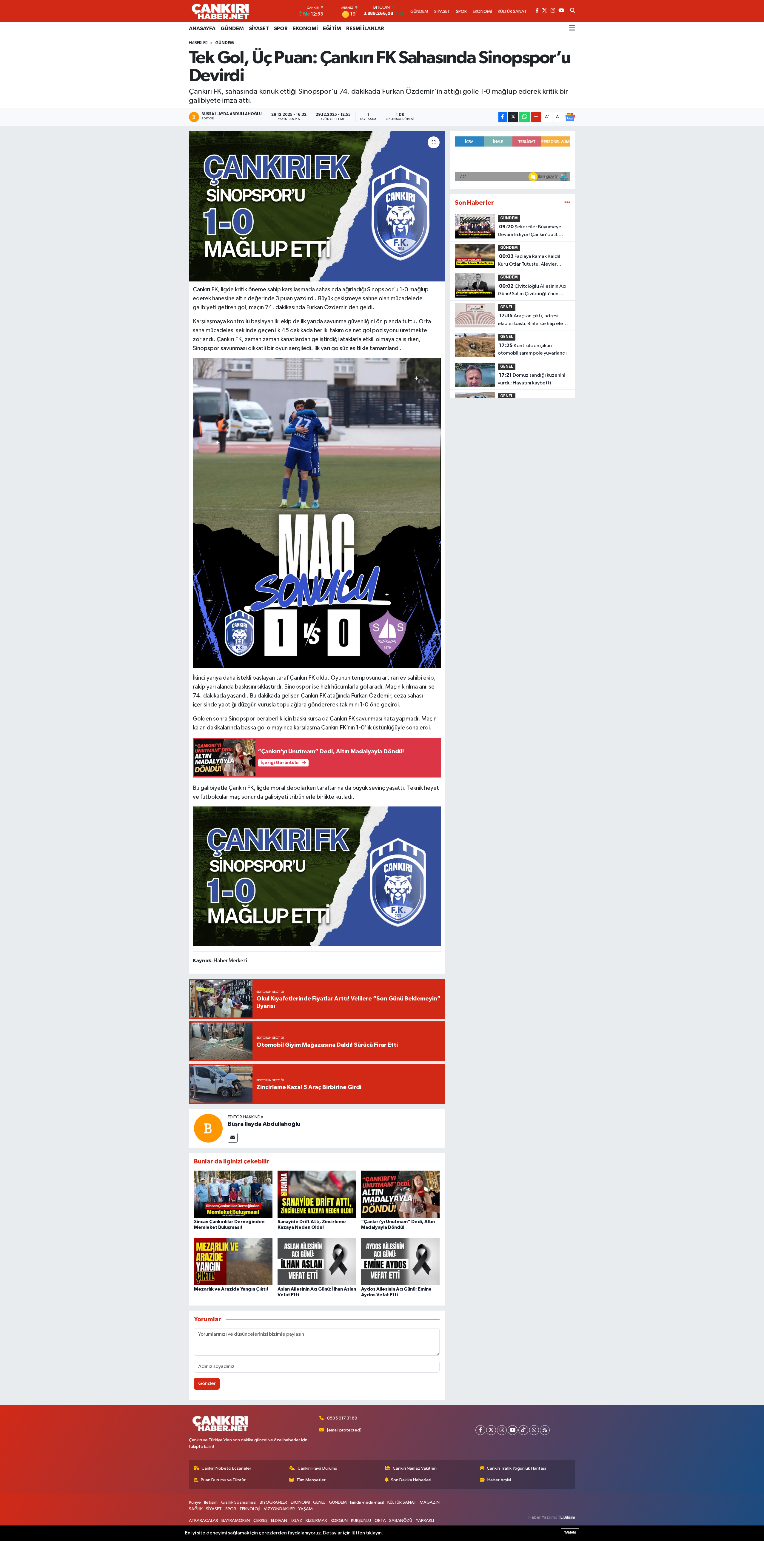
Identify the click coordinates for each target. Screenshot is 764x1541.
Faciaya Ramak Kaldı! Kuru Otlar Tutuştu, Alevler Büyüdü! (529, 261)
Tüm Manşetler (311, 1480)
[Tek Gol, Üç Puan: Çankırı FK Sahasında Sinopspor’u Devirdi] (317, 206)
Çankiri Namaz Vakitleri (415, 1468)
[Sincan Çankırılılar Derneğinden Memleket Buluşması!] (233, 1194)
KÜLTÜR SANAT (401, 1502)
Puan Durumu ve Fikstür (223, 1480)
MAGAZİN (430, 1502)
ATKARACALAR (203, 1520)
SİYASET (259, 28)
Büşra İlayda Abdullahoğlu (264, 1124)
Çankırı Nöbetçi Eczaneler (226, 1468)
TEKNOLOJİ (249, 1509)
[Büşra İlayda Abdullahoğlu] (208, 1128)
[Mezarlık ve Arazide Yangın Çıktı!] (233, 1261)
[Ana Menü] (572, 28)
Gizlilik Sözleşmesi (238, 1502)
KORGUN (339, 1520)
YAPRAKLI (425, 1520)
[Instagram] (502, 1430)
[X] (491, 1430)
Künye (195, 1502)
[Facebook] (480, 1430)
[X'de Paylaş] (513, 117)
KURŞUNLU (361, 1520)
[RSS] (545, 1430)
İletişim (211, 1502)
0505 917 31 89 (342, 1418)
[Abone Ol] (570, 117)
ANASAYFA (202, 28)
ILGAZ (296, 1520)
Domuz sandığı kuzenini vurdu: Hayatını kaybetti (531, 379)
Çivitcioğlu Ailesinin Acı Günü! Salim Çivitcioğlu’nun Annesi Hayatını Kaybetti (532, 291)
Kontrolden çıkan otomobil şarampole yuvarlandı (532, 349)
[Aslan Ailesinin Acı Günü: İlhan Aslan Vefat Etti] (317, 1261)
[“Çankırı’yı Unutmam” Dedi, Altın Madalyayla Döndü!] (400, 1194)
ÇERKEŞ (260, 1520)
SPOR (281, 28)
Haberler (198, 43)
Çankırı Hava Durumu (317, 1468)
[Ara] (572, 11)
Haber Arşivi (499, 1480)
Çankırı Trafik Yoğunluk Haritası (516, 1468)
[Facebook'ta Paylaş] (502, 117)
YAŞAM (305, 1509)
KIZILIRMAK (316, 1520)
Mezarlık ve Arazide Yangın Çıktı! (231, 1289)
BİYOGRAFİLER (273, 1502)
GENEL (506, 307)
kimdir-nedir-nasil (367, 1502)
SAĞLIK (196, 1509)
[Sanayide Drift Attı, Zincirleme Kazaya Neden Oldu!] (317, 1194)
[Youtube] (512, 1430)
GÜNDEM (232, 28)
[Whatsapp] (534, 1430)
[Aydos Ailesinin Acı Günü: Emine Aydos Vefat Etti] (400, 1261)
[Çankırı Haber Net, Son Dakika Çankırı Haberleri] (220, 11)
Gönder (207, 1383)
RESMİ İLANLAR (365, 28)
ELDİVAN (279, 1520)
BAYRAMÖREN (235, 1520)
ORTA (380, 1520)
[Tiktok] (523, 1430)
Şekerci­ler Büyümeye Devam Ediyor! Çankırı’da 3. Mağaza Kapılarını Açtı (529, 231)
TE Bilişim (566, 1517)
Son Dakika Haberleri (411, 1480)
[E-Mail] (233, 1138)
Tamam (570, 1532)
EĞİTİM (332, 28)
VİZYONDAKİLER (279, 1509)
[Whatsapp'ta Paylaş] (524, 117)
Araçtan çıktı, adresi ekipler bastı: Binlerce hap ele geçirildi (530, 320)
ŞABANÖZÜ (400, 1520)
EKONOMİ (305, 28)
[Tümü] (567, 202)
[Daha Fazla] (536, 117)
